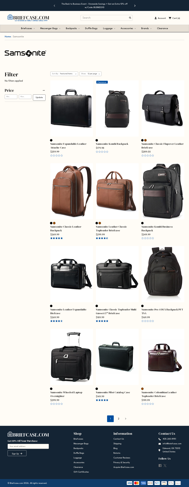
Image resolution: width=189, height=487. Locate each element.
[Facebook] (160, 465)
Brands (145, 28)
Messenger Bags (49, 28)
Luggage (107, 28)
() (179, 18)
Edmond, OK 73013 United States (171, 450)
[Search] (130, 18)
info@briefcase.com (172, 444)
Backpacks (71, 28)
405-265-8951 (169, 439)
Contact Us (118, 439)
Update (39, 98)
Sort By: (55, 74)
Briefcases (26, 28)
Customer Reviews (121, 458)
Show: (83, 74)
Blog (115, 448)
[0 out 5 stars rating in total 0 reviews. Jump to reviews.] (57, 155)
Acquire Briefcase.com (123, 467)
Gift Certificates (81, 472)
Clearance (162, 28)
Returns (116, 453)
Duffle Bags (91, 28)
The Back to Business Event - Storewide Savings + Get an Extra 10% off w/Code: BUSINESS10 (94, 6)
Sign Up (16, 454)
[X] (165, 465)
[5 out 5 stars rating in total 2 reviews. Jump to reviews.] (57, 238)
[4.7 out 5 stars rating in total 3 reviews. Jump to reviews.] (102, 238)
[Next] (134, 5)
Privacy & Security (121, 463)
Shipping (117, 444)
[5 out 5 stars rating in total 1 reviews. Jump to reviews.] (102, 321)
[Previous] (54, 5)
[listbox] (69, 74)
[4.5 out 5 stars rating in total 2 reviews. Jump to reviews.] (57, 321)
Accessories (127, 28)
